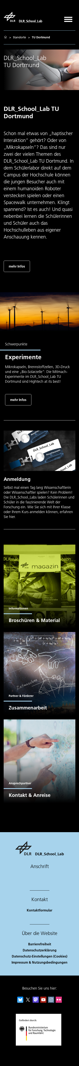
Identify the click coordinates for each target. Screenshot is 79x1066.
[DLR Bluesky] (20, 1001)
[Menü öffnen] (68, 18)
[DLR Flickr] (59, 1001)
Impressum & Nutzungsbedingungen (39, 962)
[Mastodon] (36, 1001)
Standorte (19, 37)
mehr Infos (17, 266)
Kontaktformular (39, 910)
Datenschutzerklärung (40, 950)
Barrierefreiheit (39, 944)
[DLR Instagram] (51, 1001)
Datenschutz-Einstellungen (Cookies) (39, 956)
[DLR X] (28, 1001)
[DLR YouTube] (43, 1001)
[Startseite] (5, 37)
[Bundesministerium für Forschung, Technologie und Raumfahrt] (39, 1044)
